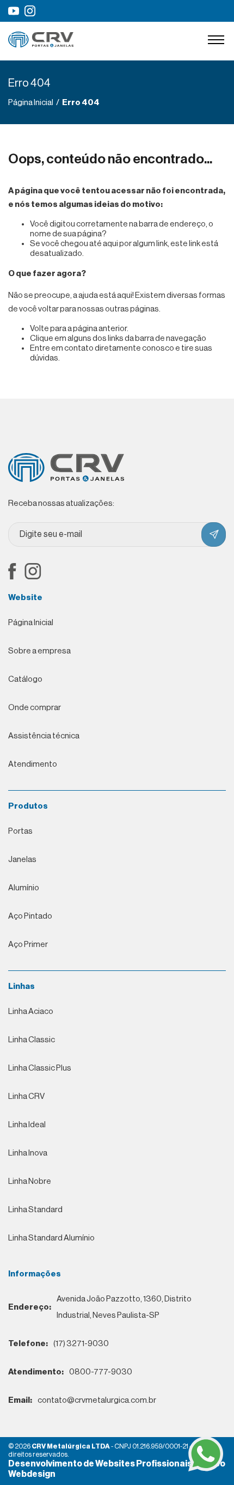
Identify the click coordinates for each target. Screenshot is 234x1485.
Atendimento (32, 764)
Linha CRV (26, 1096)
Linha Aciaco (30, 1011)
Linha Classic (31, 1040)
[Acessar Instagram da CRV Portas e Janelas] (29, 10)
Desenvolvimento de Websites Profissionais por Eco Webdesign (116, 1468)
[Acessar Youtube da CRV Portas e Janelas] (13, 10)
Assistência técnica (43, 736)
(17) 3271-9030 (58, 1344)
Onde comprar (34, 708)
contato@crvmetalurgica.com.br (82, 1400)
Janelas (22, 859)
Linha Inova (27, 1153)
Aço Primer (28, 944)
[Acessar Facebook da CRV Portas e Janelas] (12, 572)
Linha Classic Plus (39, 1068)
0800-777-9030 (70, 1372)
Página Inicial (30, 623)
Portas (20, 831)
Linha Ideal (27, 1125)
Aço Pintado (30, 916)
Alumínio (23, 888)
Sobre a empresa (39, 651)
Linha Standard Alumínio (51, 1238)
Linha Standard (35, 1210)
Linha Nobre (29, 1181)
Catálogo (25, 679)
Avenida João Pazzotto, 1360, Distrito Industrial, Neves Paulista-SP (100, 1307)
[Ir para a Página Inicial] (40, 45)
